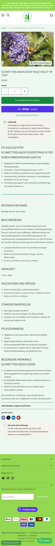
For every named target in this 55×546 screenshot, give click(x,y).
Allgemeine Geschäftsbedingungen (14, 533)
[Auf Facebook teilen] (3, 418)
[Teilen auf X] (8, 418)
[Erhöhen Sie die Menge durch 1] (24, 91)
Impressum (33, 535)
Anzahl (3, 85)
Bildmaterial (22, 535)
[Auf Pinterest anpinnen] (19, 418)
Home (3, 28)
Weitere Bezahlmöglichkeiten (27, 115)
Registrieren (43, 496)
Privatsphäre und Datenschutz (40, 533)
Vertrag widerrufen (11, 542)
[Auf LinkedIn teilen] (13, 418)
